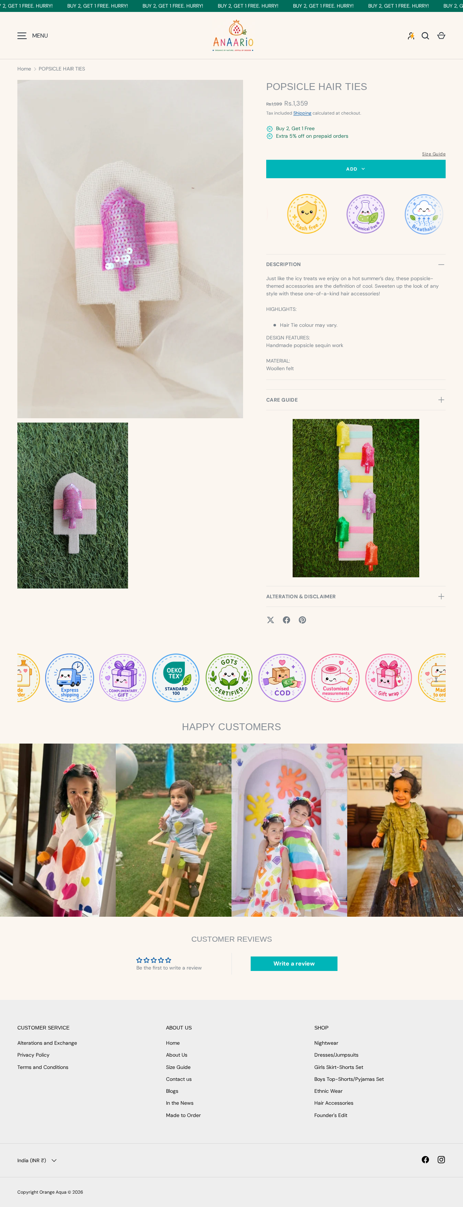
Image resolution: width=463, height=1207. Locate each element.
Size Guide (434, 154)
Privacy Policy (33, 1055)
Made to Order (183, 1115)
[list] (132, 336)
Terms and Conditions (42, 1067)
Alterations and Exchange (47, 1043)
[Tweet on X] (271, 620)
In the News (180, 1103)
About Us (176, 1055)
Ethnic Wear (328, 1091)
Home (24, 68)
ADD (352, 169)
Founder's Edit (330, 1115)
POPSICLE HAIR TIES (62, 68)
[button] (441, 36)
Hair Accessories (333, 1103)
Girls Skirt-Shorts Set (338, 1067)
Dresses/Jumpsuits (336, 1055)
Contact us (179, 1079)
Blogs (172, 1091)
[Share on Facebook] (286, 620)
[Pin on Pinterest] (302, 620)
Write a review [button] (294, 963)
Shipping (302, 113)
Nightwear (326, 1043)
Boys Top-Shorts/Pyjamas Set (349, 1079)
